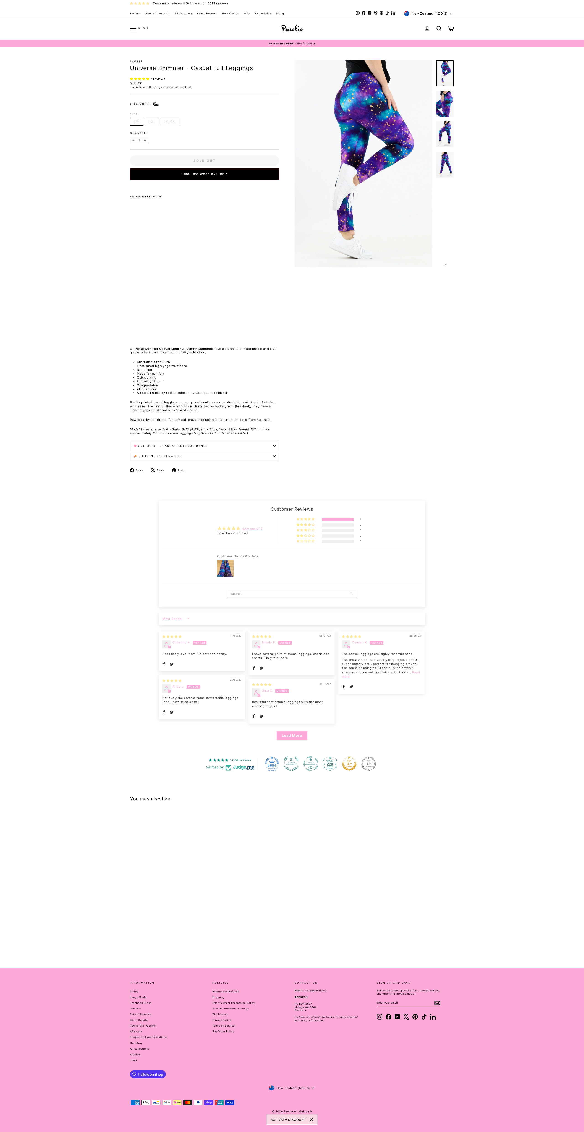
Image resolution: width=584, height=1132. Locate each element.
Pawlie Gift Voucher (143, 1025)
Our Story (136, 1043)
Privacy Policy (221, 1020)
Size (134, 114)
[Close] (311, 1120)
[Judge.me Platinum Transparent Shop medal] (310, 763)
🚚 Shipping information (158, 456)
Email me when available (204, 174)
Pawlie (136, 61)
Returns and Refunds (225, 991)
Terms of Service (223, 1025)
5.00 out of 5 (252, 528)
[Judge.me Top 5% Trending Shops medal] (368, 763)
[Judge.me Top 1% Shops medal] (349, 763)
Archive (135, 1054)
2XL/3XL (170, 121)
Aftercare (136, 1031)
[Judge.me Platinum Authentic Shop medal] (291, 763)
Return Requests (140, 1014)
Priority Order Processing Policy (233, 1002)
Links (133, 1060)
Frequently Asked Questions (148, 1037)
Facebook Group (141, 1002)
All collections (139, 1048)
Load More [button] (292, 735)
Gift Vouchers (183, 13)
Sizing (280, 13)
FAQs (247, 13)
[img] (172, 636)
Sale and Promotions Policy (230, 1008)
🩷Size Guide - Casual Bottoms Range (171, 445)
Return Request (207, 13)
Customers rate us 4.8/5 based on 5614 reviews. (191, 3)
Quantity (139, 133)
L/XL (151, 121)
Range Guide (263, 13)
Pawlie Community (158, 13)
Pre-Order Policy (223, 1031)
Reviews (135, 13)
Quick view (169, 923)
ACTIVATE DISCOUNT (288, 1120)
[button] (140, 79)
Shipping (154, 87)
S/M (136, 121)
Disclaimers (220, 1014)
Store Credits (230, 13)
